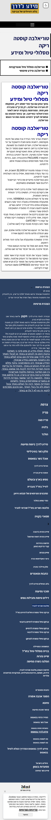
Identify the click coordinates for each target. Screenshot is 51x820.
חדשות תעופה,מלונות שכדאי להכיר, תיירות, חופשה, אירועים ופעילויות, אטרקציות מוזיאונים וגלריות (26, 673)
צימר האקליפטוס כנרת (40, 558)
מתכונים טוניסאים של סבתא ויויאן (31, 493)
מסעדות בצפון (41, 767)
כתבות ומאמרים (39, 573)
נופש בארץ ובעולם (37, 479)
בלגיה (45, 427)
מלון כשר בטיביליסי (37, 451)
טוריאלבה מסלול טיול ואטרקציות (27, 67)
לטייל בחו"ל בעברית (37, 486)
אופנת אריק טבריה (40, 472)
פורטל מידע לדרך (41, 466)
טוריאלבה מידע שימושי (32, 71)
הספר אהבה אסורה (38, 696)
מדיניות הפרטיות (28, 810)
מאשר (25, 814)
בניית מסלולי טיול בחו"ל (35, 651)
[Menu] (32, 24)
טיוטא (45, 703)
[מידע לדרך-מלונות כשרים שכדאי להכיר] (13, 508)
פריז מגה (43, 420)
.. (32, 287)
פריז (45, 412)
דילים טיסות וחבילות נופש (35, 598)
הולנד (45, 434)
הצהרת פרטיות (41, 304)
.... (46, 504)
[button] (45, 5)
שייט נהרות (43, 656)
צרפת (44, 404)
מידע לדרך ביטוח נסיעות (34, 444)
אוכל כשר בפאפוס (38, 458)
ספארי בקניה (42, 516)
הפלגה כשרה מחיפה (38, 661)
